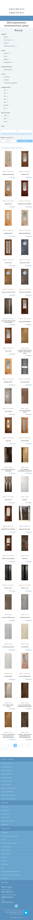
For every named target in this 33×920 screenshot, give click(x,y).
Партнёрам (4, 864)
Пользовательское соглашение (10, 875)
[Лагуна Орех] (8, 248)
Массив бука (5, 810)
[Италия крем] (25, 633)
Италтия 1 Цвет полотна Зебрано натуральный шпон (25, 352)
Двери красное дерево (7, 821)
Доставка (4, 857)
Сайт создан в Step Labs (16, 917)
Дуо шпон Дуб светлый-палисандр (8, 470)
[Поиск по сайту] (30, 17)
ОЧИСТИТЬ (8, 141)
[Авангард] (25, 544)
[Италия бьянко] (8, 662)
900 (6, 108)
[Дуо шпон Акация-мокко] (8, 691)
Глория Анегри (25, 441)
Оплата (3, 861)
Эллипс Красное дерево (8, 558)
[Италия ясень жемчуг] (8, 633)
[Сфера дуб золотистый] (8, 278)
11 (9, 749)
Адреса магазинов (6, 887)
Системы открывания (7, 791)
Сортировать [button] (12, 148)
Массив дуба (5, 807)
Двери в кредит (5, 853)
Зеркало (6, 43)
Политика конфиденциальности (10, 871)
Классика (7, 53)
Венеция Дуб (8, 204)
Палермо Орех (25, 174)
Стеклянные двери (6, 781)
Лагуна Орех (8, 262)
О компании (4, 832)
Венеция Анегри (8, 233)
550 (6, 93)
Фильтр (18, 30)
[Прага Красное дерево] (25, 307)
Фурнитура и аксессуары (8, 795)
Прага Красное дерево (25, 321)
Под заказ (6, 80)
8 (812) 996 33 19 (16, 9)
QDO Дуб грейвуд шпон (8, 617)
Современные (8, 62)
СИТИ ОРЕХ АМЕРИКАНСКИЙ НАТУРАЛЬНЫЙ (8, 321)
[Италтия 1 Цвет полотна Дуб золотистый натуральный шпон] (8, 721)
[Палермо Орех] (25, 160)
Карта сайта (4, 878)
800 (6, 102)
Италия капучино (25, 617)
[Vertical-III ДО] (8, 574)
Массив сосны (5, 817)
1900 (6, 115)
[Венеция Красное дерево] (25, 190)
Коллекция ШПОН (6, 767)
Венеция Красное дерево (24, 204)
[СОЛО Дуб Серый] (25, 368)
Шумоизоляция (8, 69)
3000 (6, 121)
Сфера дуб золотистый (8, 292)
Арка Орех (8, 441)
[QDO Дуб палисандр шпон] (25, 397)
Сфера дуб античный (25, 292)
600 (6, 96)
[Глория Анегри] (25, 426)
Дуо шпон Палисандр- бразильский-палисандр (25, 705)
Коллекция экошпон (7, 763)
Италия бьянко (8, 676)
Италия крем (24, 647)
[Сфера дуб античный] (25, 278)
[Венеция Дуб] (8, 190)
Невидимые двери (6, 777)
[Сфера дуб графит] (25, 248)
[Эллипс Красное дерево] (8, 544)
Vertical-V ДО (24, 588)
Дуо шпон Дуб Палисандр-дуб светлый (25, 470)
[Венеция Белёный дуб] (8, 160)
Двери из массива (6, 774)
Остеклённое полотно (10, 46)
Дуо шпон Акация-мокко (8, 705)
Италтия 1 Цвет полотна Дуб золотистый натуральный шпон (8, 736)
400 (6, 90)
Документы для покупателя (9, 843)
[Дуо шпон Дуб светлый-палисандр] (8, 456)
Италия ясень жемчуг (8, 647)
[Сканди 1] (25, 485)
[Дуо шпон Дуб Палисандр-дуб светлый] (25, 456)
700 (6, 99)
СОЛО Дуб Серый (24, 382)
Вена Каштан (8, 499)
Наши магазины (5, 846)
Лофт (6, 56)
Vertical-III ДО (8, 588)
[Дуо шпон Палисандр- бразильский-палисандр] (25, 691)
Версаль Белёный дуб (25, 676)
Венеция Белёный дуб (8, 174)
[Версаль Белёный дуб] (25, 662)
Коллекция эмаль (6, 770)
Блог (2, 868)
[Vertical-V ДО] (25, 574)
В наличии (6, 77)
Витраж (6, 37)
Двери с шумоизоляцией (8, 788)
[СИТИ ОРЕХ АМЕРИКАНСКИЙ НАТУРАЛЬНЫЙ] (8, 307)
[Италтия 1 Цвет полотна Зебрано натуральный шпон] (25, 337)
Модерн (6, 59)
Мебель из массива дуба (8, 798)
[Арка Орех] (8, 426)
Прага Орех (8, 351)
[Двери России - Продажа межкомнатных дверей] (16, 3)
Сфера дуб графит (25, 262)
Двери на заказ (5, 850)
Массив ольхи (5, 814)
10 (5, 749)
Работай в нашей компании (9, 836)
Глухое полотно (9, 40)
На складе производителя (10, 83)
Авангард (24, 558)
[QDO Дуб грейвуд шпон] (8, 603)
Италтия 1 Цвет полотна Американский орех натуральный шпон (25, 736)
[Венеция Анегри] (8, 219)
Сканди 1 (24, 499)
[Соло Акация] (8, 397)
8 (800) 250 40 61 (16, 12)
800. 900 (6, 105)
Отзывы (3, 839)
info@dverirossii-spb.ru (7, 902)
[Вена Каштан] (8, 485)
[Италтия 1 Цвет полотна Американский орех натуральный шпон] (25, 721)
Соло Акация (8, 411)
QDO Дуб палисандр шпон (24, 411)
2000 (6, 118)
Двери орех (4, 824)
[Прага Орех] (8, 337)
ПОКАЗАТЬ (25, 141)
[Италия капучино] (25, 603)
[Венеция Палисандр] (25, 515)
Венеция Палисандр (24, 529)
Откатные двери (6, 784)
